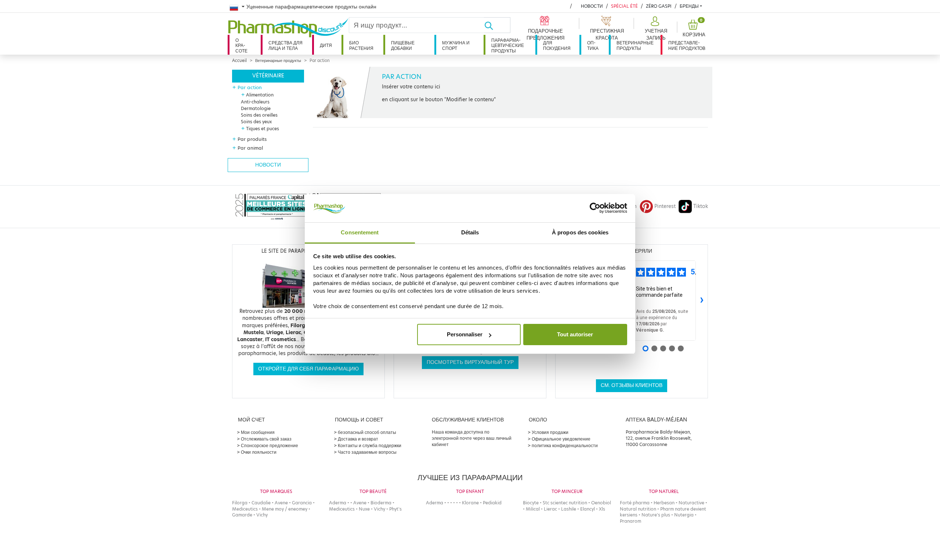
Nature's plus (655, 515)
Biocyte (531, 503)
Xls (602, 509)
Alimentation (260, 95)
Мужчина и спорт (456, 45)
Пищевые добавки (403, 45)
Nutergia (684, 515)
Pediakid (492, 503)
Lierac (550, 509)
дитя (326, 45)
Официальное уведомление (561, 439)
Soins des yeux (256, 121)
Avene (281, 503)
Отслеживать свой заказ (266, 439)
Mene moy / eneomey (284, 509)
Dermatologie (256, 108)
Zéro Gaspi (659, 6)
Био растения (361, 45)
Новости (592, 6)
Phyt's (395, 509)
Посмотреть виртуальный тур (470, 362)
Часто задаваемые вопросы (367, 452)
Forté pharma (635, 503)
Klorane (470, 503)
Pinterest (665, 206)
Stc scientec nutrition (565, 503)
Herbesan (664, 503)
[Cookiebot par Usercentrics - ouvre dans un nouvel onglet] (595, 208)
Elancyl (587, 509)
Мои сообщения (258, 432)
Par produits (252, 139)
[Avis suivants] (702, 301)
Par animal (250, 148)
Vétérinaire (268, 75)
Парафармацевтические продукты (507, 45)
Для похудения (557, 45)
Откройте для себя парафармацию (308, 368)
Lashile (568, 509)
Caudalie (261, 503)
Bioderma (380, 503)
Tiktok (700, 206)
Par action (250, 87)
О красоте (241, 45)
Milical (533, 509)
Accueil (239, 60)
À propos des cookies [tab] (580, 232)
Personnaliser (464, 334)
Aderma (337, 503)
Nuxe (364, 509)
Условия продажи (550, 432)
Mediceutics (245, 509)
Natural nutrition (638, 509)
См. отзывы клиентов (631, 385)
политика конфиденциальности (565, 445)
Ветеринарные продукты (635, 45)
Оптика (593, 45)
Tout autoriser (575, 334)
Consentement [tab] (360, 232)
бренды (689, 6)
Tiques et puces (262, 128)
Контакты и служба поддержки (369, 445)
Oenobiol (601, 503)
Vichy (262, 515)
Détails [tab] (470, 232)
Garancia (302, 503)
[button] (655, 28)
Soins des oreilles (259, 115)
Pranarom (630, 521)
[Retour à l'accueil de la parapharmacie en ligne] (288, 27)
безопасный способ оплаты (367, 432)
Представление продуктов (686, 45)
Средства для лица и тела (285, 45)
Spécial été (624, 6)
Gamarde (242, 515)
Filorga (239, 503)
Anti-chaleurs (255, 102)
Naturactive (691, 503)
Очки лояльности (258, 452)
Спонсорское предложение (269, 445)
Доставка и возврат (358, 439)
